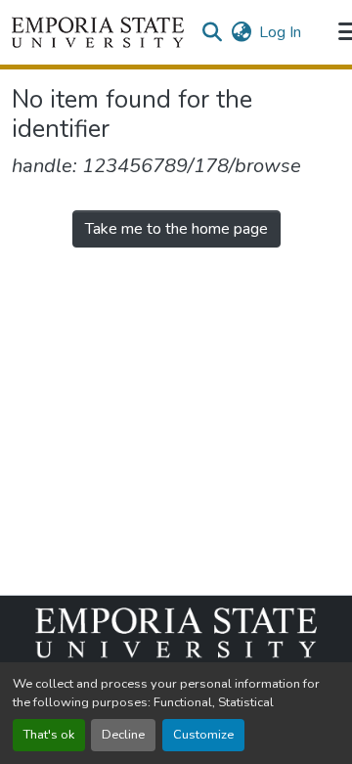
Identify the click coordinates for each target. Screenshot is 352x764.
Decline (123, 734)
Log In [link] (280, 32)
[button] (98, 32)
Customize (203, 734)
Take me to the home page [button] (176, 229)
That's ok (48, 734)
